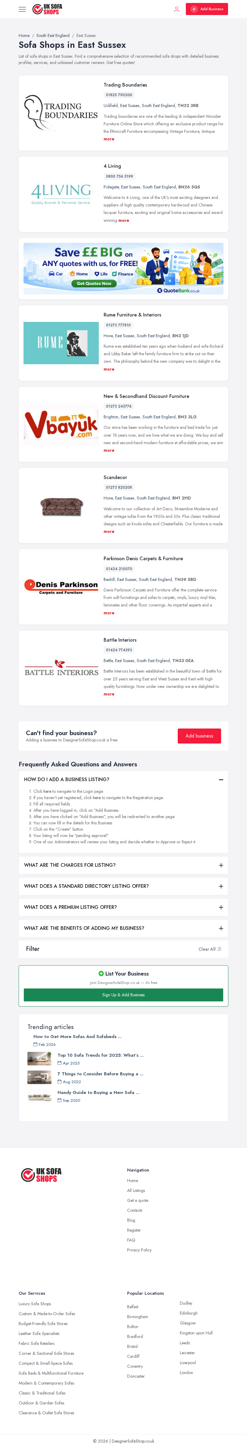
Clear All (207, 949)
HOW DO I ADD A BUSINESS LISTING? (66, 779)
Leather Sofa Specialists (39, 1333)
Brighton (111, 417)
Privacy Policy (139, 1250)
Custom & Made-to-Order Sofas (47, 1314)
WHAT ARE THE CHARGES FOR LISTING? (70, 865)
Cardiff (133, 1356)
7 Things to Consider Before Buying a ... (100, 1074)
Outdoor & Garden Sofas (41, 1403)
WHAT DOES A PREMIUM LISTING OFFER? (70, 907)
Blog (131, 1220)
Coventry (135, 1366)
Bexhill (109, 579)
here (47, 791)
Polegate (111, 187)
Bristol (132, 1346)
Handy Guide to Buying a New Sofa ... (98, 1092)
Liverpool (188, 1363)
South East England (158, 105)
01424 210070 (119, 569)
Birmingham (137, 1317)
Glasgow (188, 1323)
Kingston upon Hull (196, 1333)
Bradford (135, 1336)
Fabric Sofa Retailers (37, 1343)
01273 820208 (119, 487)
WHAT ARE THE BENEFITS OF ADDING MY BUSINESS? (84, 928)
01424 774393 (119, 650)
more (109, 139)
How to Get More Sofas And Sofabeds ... (77, 1036)
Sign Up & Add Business (123, 995)
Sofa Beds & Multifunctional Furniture (51, 1373)
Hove (108, 336)
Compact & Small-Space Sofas (46, 1363)
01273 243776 (119, 406)
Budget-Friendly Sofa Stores (43, 1324)
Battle (108, 661)
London (186, 1373)
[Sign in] (177, 9)
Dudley (186, 1303)
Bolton (132, 1327)
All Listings (136, 1190)
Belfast (132, 1307)
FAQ (131, 1240)
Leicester (187, 1353)
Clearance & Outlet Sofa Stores (46, 1413)
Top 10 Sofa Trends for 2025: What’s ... (101, 1055)
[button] (219, 949)
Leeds (185, 1343)
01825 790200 (119, 95)
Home (132, 1181)
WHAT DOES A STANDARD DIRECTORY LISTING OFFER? (86, 886)
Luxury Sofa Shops (35, 1304)
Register (134, 1230)
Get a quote (137, 1200)
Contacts (134, 1210)
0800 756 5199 (119, 176)
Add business (199, 735)
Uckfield (111, 105)
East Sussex (129, 105)
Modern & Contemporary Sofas (46, 1383)
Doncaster (136, 1376)
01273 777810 (118, 325)
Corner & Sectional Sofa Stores (46, 1353)
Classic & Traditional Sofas (42, 1393)
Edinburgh (189, 1313)
